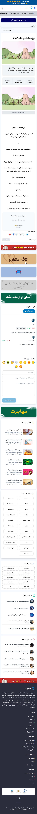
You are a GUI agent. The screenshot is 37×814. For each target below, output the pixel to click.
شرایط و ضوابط (30, 744)
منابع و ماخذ (30, 750)
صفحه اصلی (31, 759)
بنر (33, 783)
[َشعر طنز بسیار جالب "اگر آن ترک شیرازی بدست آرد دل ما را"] (18, 442)
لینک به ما (31, 726)
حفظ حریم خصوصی (29, 741)
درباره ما (32, 719)
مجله (32, 762)
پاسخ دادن (22, 328)
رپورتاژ (32, 776)
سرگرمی (24, 13)
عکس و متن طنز (14, 13)
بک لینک (31, 780)
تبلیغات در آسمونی (29, 773)
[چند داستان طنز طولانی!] (18, 462)
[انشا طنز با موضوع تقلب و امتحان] (18, 432)
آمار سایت (31, 723)
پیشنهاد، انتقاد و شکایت (28, 747)
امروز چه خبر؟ (30, 765)
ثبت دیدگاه (30, 311)
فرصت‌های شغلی (29, 729)
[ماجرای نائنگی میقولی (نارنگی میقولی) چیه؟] (18, 452)
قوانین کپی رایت (30, 732)
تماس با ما (31, 716)
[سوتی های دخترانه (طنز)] (18, 472)
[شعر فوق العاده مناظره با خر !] (18, 482)
